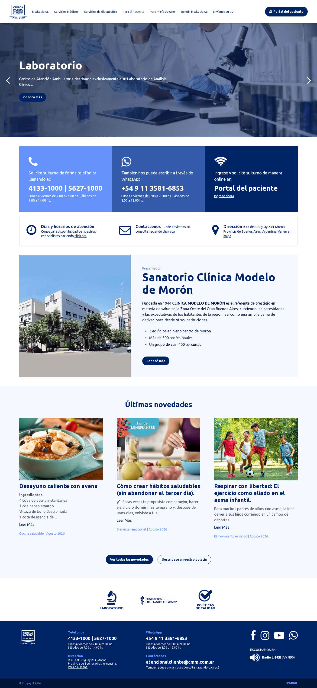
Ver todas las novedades (129, 559)
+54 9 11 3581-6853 (152, 188)
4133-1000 (46, 188)
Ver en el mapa (77, 667)
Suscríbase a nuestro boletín (184, 559)
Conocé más (155, 361)
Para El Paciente (133, 11)
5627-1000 (85, 188)
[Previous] (8, 80)
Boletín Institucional (194, 11)
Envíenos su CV (223, 11)
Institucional (40, 11)
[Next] (309, 80)
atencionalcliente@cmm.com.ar (180, 662)
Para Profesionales (162, 11)
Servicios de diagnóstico (100, 11)
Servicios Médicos (66, 11)
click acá (80, 236)
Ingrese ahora (224, 196)
